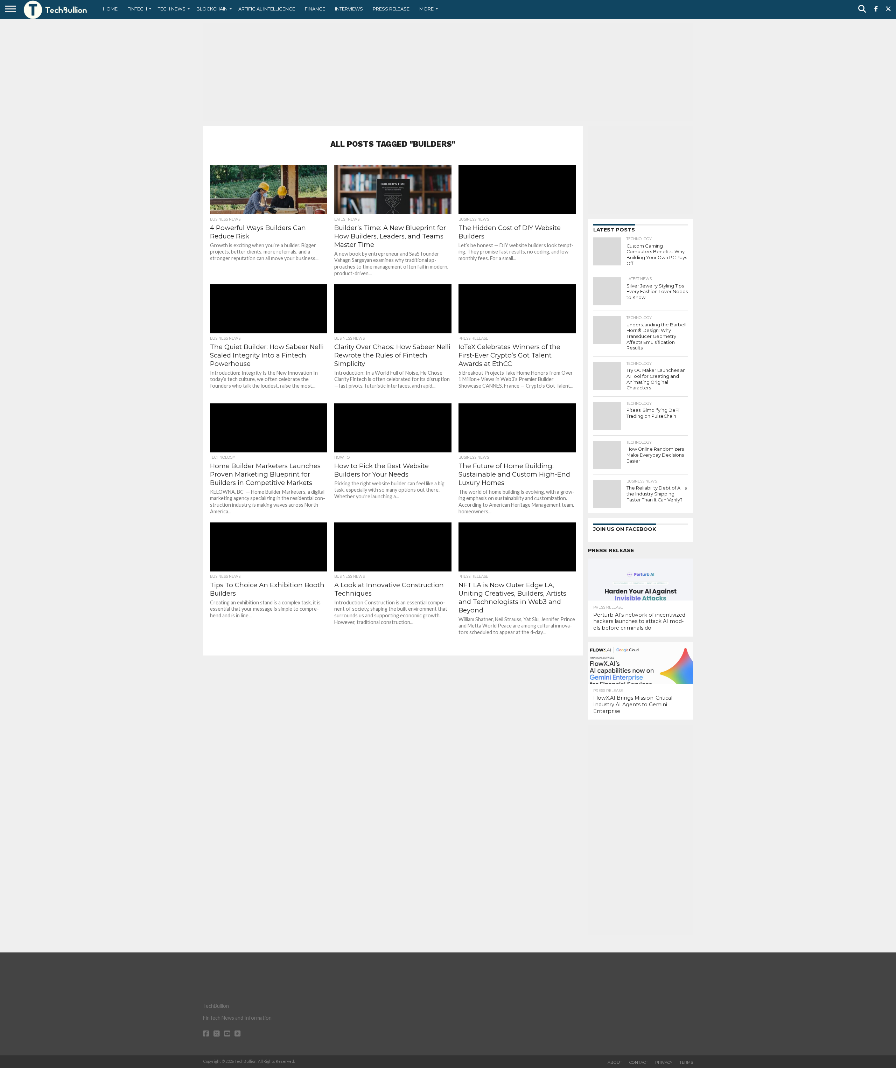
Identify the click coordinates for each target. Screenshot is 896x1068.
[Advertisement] (448, 72)
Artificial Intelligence (266, 9)
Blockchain (211, 9)
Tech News (172, 9)
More (426, 9)
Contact (638, 1062)
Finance (315, 9)
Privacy (663, 1062)
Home (110, 9)
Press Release (391, 9)
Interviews (349, 9)
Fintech (137, 9)
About (615, 1062)
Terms (686, 1062)
